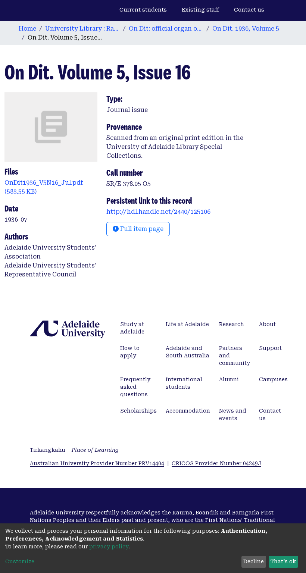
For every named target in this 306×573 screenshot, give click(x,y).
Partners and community (234, 355)
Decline (253, 561)
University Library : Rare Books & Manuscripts (82, 28)
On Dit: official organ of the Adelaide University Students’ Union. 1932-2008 (166, 28)
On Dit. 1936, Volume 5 (245, 28)
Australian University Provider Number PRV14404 (97, 463)
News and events (232, 414)
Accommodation (188, 411)
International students (184, 383)
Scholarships (138, 411)
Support (270, 348)
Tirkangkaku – (74, 450)
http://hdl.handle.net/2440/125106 (158, 211)
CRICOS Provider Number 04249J (216, 463)
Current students (143, 10)
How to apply (130, 351)
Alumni (229, 379)
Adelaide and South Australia (187, 351)
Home (27, 28)
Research (231, 324)
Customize (19, 561)
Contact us (249, 10)
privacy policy (108, 546)
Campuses (273, 379)
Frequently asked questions (135, 386)
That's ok (283, 561)
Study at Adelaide (132, 328)
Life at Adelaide (187, 324)
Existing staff (200, 10)
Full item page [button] (141, 228)
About (267, 324)
